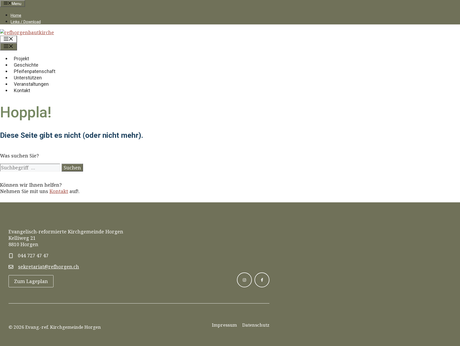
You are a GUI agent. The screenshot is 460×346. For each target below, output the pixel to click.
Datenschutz (255, 325)
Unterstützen (28, 77)
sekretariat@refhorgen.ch (48, 266)
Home (16, 15)
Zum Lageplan (31, 281)
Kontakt (22, 90)
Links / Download (26, 21)
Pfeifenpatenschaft (34, 71)
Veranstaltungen (31, 84)
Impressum (224, 325)
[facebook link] (261, 279)
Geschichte (26, 65)
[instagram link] (244, 279)
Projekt (21, 58)
